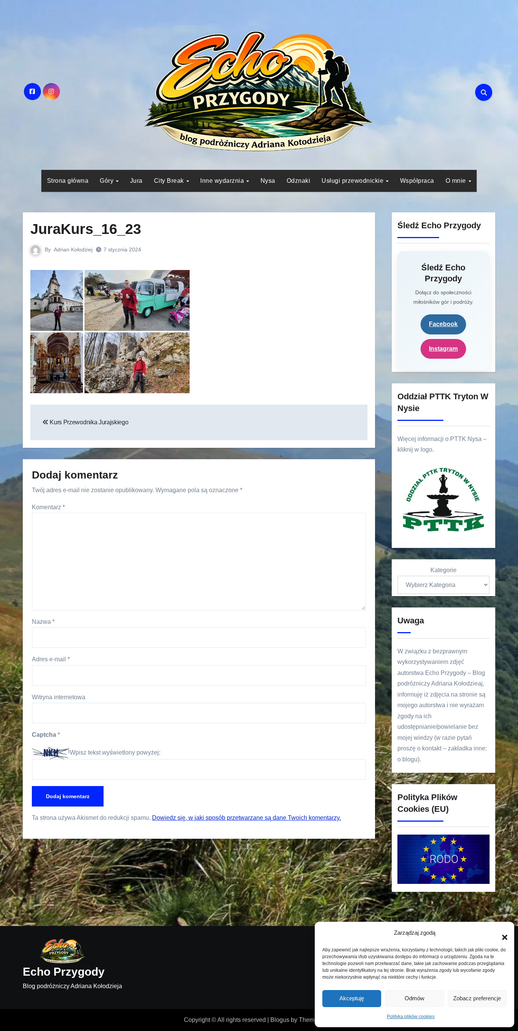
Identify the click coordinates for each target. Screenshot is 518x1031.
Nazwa (43, 621)
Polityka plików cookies (411, 1016)
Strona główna (68, 180)
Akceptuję (351, 998)
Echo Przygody (64, 971)
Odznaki (299, 180)
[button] (501, 933)
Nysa (268, 180)
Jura (136, 180)
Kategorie (443, 570)
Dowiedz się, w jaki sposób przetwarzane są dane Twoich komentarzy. (246, 817)
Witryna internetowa (58, 697)
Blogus (279, 1020)
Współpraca (417, 180)
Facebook (443, 324)
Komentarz (48, 507)
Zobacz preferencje (477, 998)
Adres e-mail (51, 659)
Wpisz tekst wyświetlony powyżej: (115, 752)
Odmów (414, 998)
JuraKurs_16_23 (85, 229)
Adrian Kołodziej (73, 249)
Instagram (443, 348)
